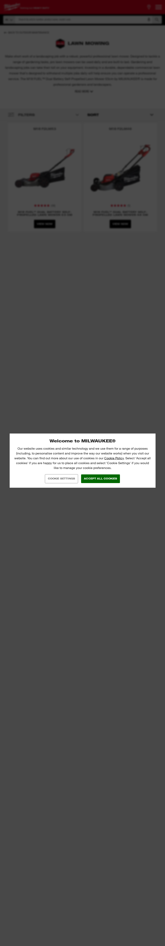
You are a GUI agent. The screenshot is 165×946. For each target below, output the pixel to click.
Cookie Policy (114, 458)
